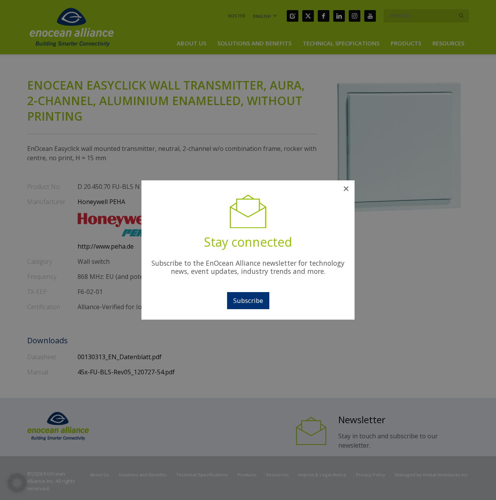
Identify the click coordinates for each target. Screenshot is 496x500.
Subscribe (248, 300)
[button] (17, 483)
